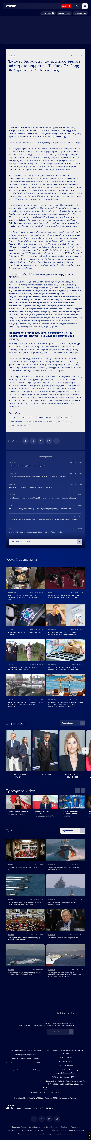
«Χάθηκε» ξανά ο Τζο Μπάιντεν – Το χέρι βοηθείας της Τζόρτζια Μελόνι (22, 668)
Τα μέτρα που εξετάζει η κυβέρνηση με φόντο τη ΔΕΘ (25, 868)
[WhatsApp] (41, 441)
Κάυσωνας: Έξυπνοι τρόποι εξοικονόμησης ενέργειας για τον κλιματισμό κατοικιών (63, 633)
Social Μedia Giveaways (42, 1134)
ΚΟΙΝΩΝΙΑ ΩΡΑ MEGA (34, 421)
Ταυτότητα (75, 1127)
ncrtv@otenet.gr (77, 1084)
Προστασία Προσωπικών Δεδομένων (26, 1127)
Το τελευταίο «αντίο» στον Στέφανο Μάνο (63, 938)
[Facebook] (25, 441)
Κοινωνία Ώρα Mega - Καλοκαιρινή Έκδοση (70, 812)
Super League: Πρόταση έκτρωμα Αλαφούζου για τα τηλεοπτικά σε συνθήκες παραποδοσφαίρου (43, 498)
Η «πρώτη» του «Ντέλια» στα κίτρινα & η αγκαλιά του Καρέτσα (30, 487)
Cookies (64, 1127)
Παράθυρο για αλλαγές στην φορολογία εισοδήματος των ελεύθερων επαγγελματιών (64, 668)
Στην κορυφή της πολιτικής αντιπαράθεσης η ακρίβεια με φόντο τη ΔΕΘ (24, 938)
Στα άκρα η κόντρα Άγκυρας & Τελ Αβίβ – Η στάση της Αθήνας (63, 868)
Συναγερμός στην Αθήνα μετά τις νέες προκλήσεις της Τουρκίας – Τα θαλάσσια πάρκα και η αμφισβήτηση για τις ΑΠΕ (65, 974)
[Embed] (56, 441)
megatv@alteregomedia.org (65, 1073)
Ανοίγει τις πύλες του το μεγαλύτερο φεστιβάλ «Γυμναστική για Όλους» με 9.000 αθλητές (64, 596)
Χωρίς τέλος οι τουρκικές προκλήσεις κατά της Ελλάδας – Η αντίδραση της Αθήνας (24, 973)
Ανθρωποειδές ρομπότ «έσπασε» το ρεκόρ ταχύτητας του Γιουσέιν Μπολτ (35, 532)
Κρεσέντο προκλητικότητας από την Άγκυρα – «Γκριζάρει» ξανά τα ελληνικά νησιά (24, 903)
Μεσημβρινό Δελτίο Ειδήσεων (42, 812)
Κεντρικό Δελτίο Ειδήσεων (18, 812)
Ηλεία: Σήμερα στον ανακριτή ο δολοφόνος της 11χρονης (25, 633)
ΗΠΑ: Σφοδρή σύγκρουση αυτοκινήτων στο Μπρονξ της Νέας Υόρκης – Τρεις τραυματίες (40, 509)
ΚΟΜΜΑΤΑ (50, 421)
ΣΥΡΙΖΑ (77, 421)
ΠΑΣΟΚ (67, 421)
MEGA (13, 418)
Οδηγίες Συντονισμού (57, 1130)
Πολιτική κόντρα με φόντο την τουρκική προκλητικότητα (62, 903)
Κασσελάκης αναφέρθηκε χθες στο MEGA (45, 288)
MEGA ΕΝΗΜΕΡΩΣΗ (26, 418)
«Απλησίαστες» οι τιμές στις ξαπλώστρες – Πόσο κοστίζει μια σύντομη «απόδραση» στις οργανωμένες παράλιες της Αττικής (65, 704)
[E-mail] (48, 441)
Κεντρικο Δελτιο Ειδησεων (72, 775)
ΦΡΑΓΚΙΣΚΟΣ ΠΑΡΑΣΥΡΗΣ (19, 425)
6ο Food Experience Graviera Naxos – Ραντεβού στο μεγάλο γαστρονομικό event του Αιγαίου (24, 597)
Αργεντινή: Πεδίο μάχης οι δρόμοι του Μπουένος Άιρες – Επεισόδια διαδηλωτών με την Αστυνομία (25, 704)
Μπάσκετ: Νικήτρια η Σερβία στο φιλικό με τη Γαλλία (27, 466)
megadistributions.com (64, 1134)
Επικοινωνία (40, 1130)
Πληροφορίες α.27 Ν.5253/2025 (19, 1130)
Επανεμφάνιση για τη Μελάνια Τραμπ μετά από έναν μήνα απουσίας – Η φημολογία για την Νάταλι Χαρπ (43, 520)
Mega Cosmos (23, 1134)
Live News (45, 774)
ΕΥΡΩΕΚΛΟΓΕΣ (65, 418)
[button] (85, 6)
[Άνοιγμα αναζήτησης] (77, 6)
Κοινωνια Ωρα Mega (18, 775)
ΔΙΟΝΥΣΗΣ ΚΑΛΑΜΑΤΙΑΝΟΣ (47, 418)
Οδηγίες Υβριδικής (76, 1130)
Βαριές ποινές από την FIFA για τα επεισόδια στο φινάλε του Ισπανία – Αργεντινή (37, 477)
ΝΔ (59, 421)
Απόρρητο (89, 1135)
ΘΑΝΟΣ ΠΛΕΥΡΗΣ (17, 421)
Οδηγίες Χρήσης (50, 1127)
